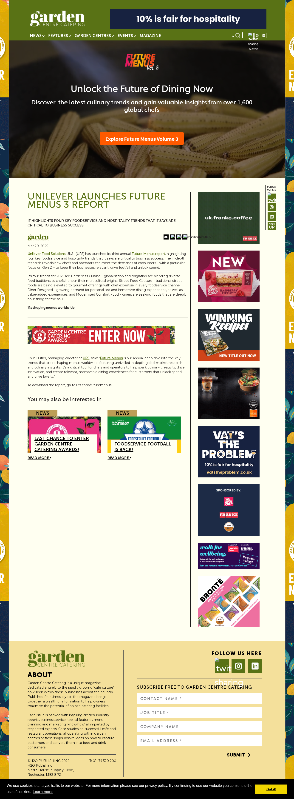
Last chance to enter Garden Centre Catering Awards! (61, 444)
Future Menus (111, 358)
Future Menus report (148, 254)
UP (272, 226)
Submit (236, 755)
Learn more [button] (43, 792)
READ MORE (39, 458)
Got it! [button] (271, 789)
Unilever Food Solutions (46, 254)
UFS (86, 358)
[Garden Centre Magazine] (57, 20)
